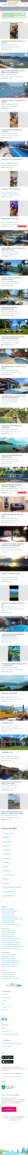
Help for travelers (6, 1031)
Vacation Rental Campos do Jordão (10, 924)
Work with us (5, 1010)
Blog (3, 1003)
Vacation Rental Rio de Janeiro (9, 954)
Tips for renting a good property (10, 1034)
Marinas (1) (6, 879)
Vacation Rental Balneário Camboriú (11, 942)
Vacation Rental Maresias (8, 920)
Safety (3, 1028)
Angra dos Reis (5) (8, 833)
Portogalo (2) (6, 850)
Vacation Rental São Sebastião (9, 911)
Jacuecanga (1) (7, 858)
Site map (4, 1000)
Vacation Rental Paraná (8, 972)
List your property (6, 997)
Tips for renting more (7, 1046)
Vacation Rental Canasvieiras (9, 940)
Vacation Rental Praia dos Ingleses (10, 938)
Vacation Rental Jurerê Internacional (11, 944)
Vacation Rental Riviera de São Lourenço (12, 918)
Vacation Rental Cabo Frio (8, 956)
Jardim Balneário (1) (9, 896)
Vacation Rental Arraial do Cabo (10, 960)
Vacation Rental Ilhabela (8, 922)
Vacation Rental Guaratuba (9, 974)
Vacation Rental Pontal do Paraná (10, 978)
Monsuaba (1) (7, 883)
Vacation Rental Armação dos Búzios (11, 962)
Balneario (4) (6, 837)
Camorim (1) (6, 871)
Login (15, 1067)
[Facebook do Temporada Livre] (3, 1019)
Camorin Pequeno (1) (9, 875)
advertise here (18, 1073)
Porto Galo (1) (7, 854)
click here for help (17, 1076)
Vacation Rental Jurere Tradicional (10, 948)
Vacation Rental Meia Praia (8, 936)
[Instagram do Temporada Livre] (6, 1019)
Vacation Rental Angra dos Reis (10, 964)
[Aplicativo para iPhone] (8, 1063)
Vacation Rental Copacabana (9, 958)
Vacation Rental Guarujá (8, 915)
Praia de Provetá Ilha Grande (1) (12, 887)
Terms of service (6, 1007)
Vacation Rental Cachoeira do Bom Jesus (12, 946)
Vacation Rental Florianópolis (9, 933)
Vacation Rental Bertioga (8, 913)
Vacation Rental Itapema (8, 934)
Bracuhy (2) (6, 846)
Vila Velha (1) (6, 862)
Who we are (5, 994)
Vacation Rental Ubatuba (8, 909)
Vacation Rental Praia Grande (9, 917)
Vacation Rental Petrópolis (8, 966)
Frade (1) (5, 866)
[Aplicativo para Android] (8, 1058)
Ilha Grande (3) (7, 841)
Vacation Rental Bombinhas (9, 931)
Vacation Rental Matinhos (8, 976)
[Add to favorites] (26, 25)
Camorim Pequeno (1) (9, 891)
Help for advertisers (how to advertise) (11, 1043)
